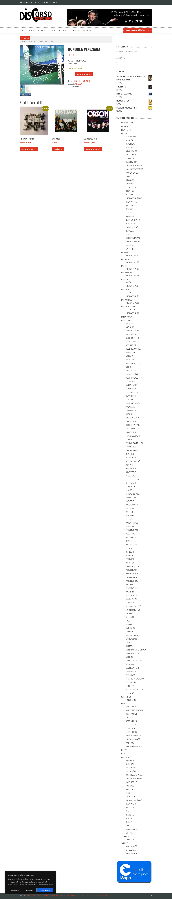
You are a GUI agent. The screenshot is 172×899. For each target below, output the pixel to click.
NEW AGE (129, 223)
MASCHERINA (130, 505)
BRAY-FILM (125, 130)
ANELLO (128, 327)
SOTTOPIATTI (130, 613)
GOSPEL (128, 191)
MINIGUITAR (130, 530)
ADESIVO (129, 323)
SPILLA (128, 617)
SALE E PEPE (130, 595)
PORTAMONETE (131, 573)
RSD (127, 234)
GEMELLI (129, 454)
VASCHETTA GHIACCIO (133, 689)
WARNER (129, 249)
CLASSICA (129, 162)
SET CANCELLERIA (132, 606)
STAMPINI (129, 628)
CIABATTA (129, 407)
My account (139, 896)
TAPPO (128, 657)
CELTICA (128, 158)
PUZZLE (128, 592)
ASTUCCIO (129, 334)
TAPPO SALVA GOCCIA (133, 660)
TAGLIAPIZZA (130, 639)
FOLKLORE (129, 184)
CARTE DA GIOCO (132, 403)
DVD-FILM (124, 279)
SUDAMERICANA (131, 242)
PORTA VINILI (130, 853)
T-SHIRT (124, 836)
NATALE (128, 216)
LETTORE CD (130, 732)
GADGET (124, 320)
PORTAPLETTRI (131, 581)
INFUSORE (129, 476)
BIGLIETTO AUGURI (132, 349)
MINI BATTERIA (131, 523)
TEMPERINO (130, 671)
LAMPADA (129, 486)
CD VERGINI (130, 155)
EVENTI (52, 30)
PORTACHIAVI (130, 570)
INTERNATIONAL (131, 198)
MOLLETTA (129, 534)
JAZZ (128, 205)
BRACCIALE (130, 370)
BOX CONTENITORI (132, 363)
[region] (30, 882)
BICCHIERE (129, 345)
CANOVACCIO (130, 389)
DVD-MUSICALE (126, 306)
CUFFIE (128, 717)
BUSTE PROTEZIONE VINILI (135, 710)
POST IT (128, 584)
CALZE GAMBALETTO (133, 378)
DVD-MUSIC (125, 289)
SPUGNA (129, 624)
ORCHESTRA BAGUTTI (83, 81)
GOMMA (128, 465)
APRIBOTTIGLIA (131, 331)
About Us (45, 2)
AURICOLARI (130, 706)
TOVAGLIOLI (130, 682)
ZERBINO (129, 693)
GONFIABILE (130, 468)
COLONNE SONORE (132, 169)
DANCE (128, 789)
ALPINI (128, 140)
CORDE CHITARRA (132, 425)
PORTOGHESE (130, 227)
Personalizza (15, 891)
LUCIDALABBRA (131, 494)
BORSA (128, 356)
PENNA (128, 555)
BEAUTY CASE (131, 341)
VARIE (123, 843)
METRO (128, 519)
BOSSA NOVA (130, 767)
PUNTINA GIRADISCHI (133, 746)
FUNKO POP (125, 317)
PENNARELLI (130, 559)
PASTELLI (129, 552)
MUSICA (31, 30)
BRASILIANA (130, 151)
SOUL (128, 826)
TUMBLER (129, 686)
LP (122, 757)
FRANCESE (129, 187)
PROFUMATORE (131, 588)
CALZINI (128, 381)
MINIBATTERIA (130, 526)
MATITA (128, 508)
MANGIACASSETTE (132, 735)
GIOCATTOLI (130, 457)
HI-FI (123, 703)
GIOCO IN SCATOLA (132, 461)
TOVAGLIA (129, 675)
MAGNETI (129, 501)
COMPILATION (130, 173)
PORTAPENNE (130, 577)
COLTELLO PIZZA (131, 418)
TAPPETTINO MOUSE (133, 653)
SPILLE (128, 621)
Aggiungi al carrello (84, 74)
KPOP (128, 209)
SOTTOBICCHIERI (131, 610)
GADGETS (124, 697)
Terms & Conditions (126, 896)
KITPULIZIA (129, 728)
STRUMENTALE (131, 238)
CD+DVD (124, 259)
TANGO (128, 245)
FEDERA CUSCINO (132, 436)
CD (29, 41)
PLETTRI (128, 563)
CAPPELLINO (130, 392)
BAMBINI (129, 144)
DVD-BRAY (125, 272)
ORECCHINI (129, 544)
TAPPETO (129, 646)
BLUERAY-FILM (126, 123)
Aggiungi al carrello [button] (29, 149)
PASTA (128, 548)
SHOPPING (41, 30)
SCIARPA (129, 602)
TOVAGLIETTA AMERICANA (135, 679)
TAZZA (128, 664)
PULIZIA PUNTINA (132, 739)
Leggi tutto (58, 149)
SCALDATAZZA (131, 599)
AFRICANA (129, 136)
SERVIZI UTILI (63, 30)
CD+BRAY (124, 252)
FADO (128, 793)
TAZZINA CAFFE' (131, 668)
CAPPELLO (129, 396)
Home (22, 30)
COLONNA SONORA (132, 165)
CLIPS (128, 414)
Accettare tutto (45, 891)
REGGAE (129, 231)
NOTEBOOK (130, 537)
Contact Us (56, 2)
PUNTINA (129, 743)
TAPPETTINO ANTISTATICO (135, 650)
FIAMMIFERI (130, 447)
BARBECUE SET (131, 338)
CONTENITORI (130, 421)
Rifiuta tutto (29, 891)
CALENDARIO (130, 374)
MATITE (128, 512)
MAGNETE (129, 497)
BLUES (128, 147)
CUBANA (129, 180)
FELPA (128, 439)
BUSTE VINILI (130, 714)
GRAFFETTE (130, 472)
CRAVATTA (129, 428)
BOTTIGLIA (129, 360)
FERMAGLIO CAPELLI (133, 443)
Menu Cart (87, 30)
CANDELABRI (130, 385)
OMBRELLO (130, 541)
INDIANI (128, 194)
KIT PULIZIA (130, 483)
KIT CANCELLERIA (132, 479)
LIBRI (123, 750)
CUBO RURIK (130, 432)
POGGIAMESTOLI (131, 566)
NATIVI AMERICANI (132, 220)
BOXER (123, 126)
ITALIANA (129, 202)
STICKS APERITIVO (132, 635)
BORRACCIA (130, 352)
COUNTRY (129, 176)
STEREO (128, 631)
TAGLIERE (129, 642)
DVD (122, 266)
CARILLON (129, 399)
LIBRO (128, 490)
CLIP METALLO (131, 410)
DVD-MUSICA (126, 300)
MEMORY (129, 515)
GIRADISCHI (130, 721)
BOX (127, 282)
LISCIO (35, 41)
